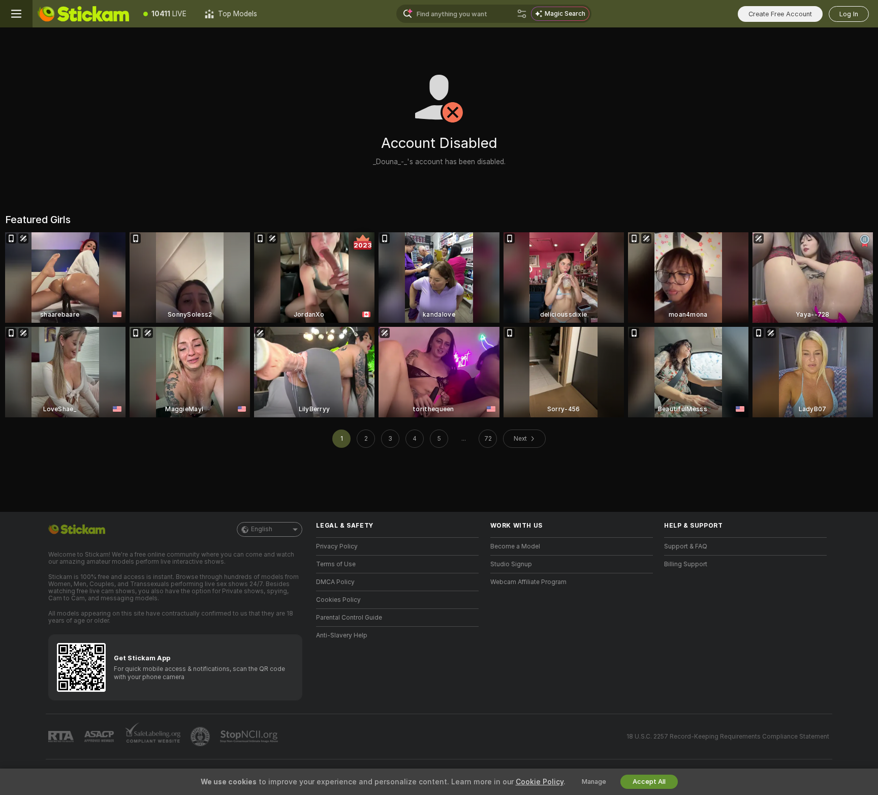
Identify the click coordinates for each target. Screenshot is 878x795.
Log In (848, 14)
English (261, 529)
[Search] (522, 14)
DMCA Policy (335, 582)
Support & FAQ (685, 546)
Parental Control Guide (349, 617)
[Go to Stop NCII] (250, 736)
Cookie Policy (539, 782)
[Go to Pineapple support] (201, 736)
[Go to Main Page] (83, 13)
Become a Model (515, 546)
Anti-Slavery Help (341, 635)
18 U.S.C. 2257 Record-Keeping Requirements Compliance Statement (727, 736)
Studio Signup (511, 564)
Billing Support (685, 564)
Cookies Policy (338, 599)
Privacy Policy (337, 546)
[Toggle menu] (16, 13)
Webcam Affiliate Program (528, 582)
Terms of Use (336, 564)
